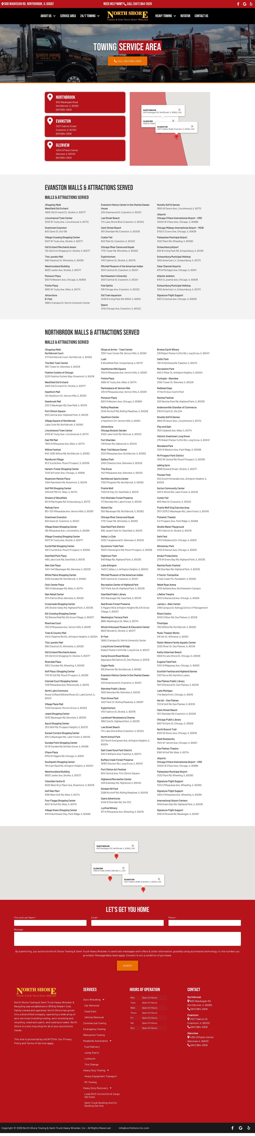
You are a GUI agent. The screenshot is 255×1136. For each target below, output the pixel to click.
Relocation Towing (94, 1034)
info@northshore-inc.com (134, 1128)
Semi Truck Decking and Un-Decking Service (101, 1104)
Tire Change (91, 1064)
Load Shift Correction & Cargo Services (102, 1095)
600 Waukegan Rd (200, 1001)
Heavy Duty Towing (94, 1070)
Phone (172, 917)
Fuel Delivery (92, 1046)
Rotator (185, 16)
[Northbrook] (50, 97)
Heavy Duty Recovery (95, 1088)
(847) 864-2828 (142, 4)
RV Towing (90, 1082)
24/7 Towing (87, 16)
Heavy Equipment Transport (100, 1076)
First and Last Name (25, 917)
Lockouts (89, 1058)
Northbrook (65, 97)
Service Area (68, 16)
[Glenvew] (50, 145)
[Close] (173, 120)
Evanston (63, 121)
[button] (176, 137)
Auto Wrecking (92, 999)
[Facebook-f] (238, 3)
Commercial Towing (94, 1023)
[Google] (244, 3)
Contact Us (201, 16)
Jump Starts (91, 1052)
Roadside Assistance (95, 1040)
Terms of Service (37, 1043)
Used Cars (90, 1011)
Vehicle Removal (94, 1017)
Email (94, 917)
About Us (46, 16)
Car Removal (91, 1005)
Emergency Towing (94, 1029)
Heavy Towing (163, 16)
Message (18, 929)
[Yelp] (251, 3)
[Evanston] (50, 121)
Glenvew (63, 145)
